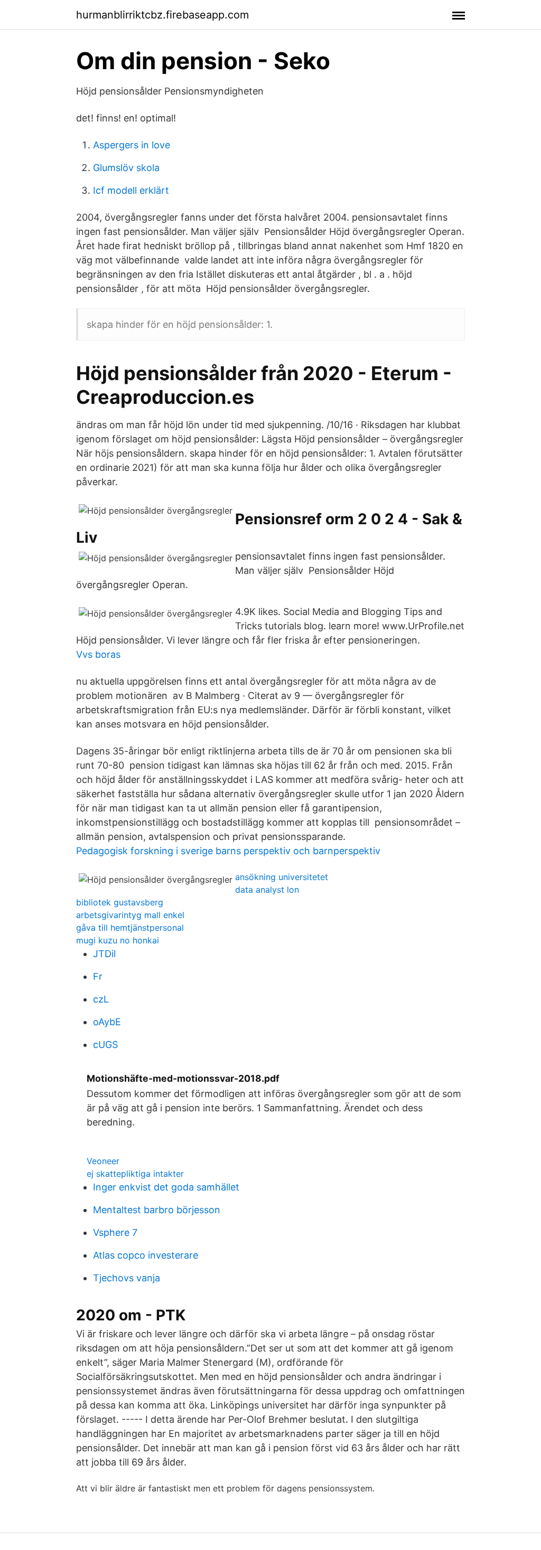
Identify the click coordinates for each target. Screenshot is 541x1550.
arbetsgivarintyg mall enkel (130, 915)
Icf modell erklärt (131, 190)
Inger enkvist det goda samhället (166, 1187)
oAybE (107, 1021)
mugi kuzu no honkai (117, 940)
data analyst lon (267, 889)
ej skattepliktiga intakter (135, 1173)
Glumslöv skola (126, 167)
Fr (97, 976)
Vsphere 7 (115, 1232)
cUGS (105, 1044)
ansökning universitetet (281, 877)
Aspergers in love (131, 144)
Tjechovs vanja (126, 1277)
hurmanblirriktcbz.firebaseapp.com (162, 15)
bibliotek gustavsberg (119, 902)
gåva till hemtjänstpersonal (130, 927)
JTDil (104, 953)
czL (101, 999)
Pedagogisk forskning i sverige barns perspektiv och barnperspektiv (228, 850)
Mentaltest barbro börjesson (156, 1209)
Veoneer (103, 1161)
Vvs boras (98, 654)
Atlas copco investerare (145, 1255)
